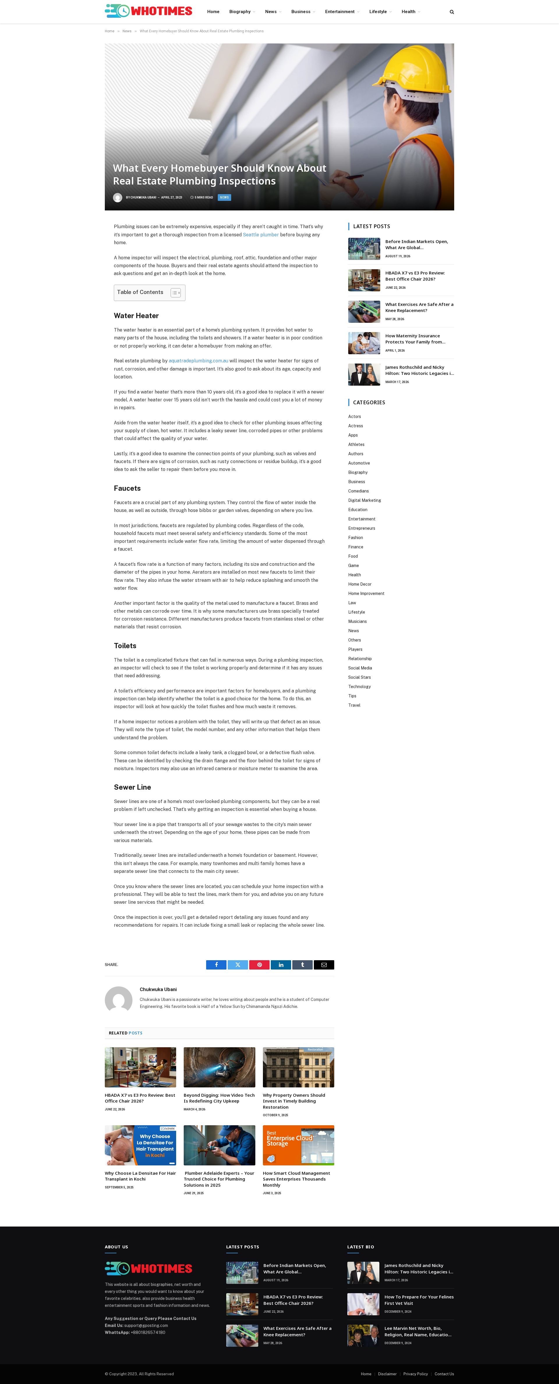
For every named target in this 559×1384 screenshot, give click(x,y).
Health (408, 11)
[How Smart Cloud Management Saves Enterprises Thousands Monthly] (298, 1145)
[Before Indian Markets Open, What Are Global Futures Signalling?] (364, 249)
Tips (352, 696)
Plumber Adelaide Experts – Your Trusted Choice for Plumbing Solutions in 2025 (219, 1179)
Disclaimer (387, 1374)
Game (353, 565)
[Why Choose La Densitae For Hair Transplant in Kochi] (140, 1145)
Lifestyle (378, 11)
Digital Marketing (364, 500)
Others (354, 640)
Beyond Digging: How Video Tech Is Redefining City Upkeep (219, 1098)
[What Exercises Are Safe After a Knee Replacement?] (364, 312)
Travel (354, 705)
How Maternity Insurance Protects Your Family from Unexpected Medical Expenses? (418, 339)
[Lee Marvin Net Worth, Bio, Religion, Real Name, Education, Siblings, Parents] (363, 1336)
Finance (355, 547)
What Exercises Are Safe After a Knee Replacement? (419, 307)
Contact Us (444, 1374)
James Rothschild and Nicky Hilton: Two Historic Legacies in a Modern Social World (419, 370)
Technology (359, 686)
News (271, 11)
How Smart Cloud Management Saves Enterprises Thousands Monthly (296, 1179)
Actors (354, 416)
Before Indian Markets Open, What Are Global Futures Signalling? (416, 244)
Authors (355, 453)
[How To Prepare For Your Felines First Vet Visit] (363, 1304)
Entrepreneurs (361, 528)
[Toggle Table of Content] (172, 293)
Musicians (357, 621)
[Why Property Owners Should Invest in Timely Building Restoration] (298, 1067)
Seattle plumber (261, 235)
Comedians (358, 491)
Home (213, 11)
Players (355, 649)
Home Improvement (366, 593)
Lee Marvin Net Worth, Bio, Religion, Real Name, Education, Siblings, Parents (418, 1331)
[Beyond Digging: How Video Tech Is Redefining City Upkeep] (219, 1067)
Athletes (356, 444)
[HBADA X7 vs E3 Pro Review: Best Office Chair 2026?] (140, 1067)
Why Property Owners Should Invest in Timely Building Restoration (294, 1101)
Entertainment (340, 11)
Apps (353, 435)
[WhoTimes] (148, 11)
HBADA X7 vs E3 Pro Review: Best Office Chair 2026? (140, 1098)
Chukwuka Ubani (143, 197)
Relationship (360, 658)
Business (300, 11)
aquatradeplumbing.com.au (198, 361)
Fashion (355, 537)
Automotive (359, 463)
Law (352, 602)
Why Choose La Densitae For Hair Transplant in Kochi (140, 1176)
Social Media (360, 668)
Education (357, 509)
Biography (239, 11)
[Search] (451, 11)
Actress (355, 425)
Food (353, 556)
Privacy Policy (416, 1374)
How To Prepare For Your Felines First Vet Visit (419, 1300)
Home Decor (360, 584)
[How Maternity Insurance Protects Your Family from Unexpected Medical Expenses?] (364, 343)
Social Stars (359, 677)
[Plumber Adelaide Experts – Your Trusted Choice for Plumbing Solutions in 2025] (219, 1145)
